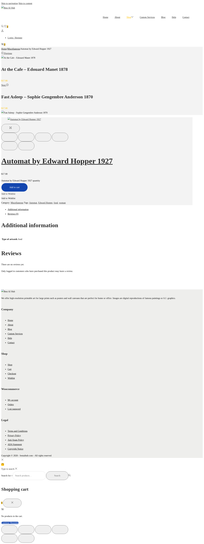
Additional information (18, 209)
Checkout (12, 373)
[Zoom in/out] (60, 137)
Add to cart (14, 187)
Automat (33, 203)
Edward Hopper (45, 203)
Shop (10, 365)
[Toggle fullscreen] (43, 137)
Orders (11, 404)
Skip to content (25, 3)
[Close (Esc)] (9, 137)
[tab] (100, 209)
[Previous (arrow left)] (9, 145)
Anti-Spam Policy (16, 440)
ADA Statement (15, 444)
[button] (8, 194)
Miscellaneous (13, 49)
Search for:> (7, 475)
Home (4, 49)
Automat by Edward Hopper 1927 (57, 161)
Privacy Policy (14, 435)
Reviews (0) (13, 214)
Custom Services (15, 334)
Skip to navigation (9, 3)
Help (10, 338)
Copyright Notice (15, 449)
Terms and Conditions (17, 431)
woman (62, 203)
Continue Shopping (10, 523)
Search (57, 475)
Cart (9, 369)
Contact (11, 342)
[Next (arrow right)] (26, 145)
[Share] (26, 137)
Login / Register (15, 38)
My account (13, 400)
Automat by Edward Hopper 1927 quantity (20, 180)
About (10, 325)
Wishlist (11, 378)
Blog (10, 329)
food (56, 203)
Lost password (14, 409)
